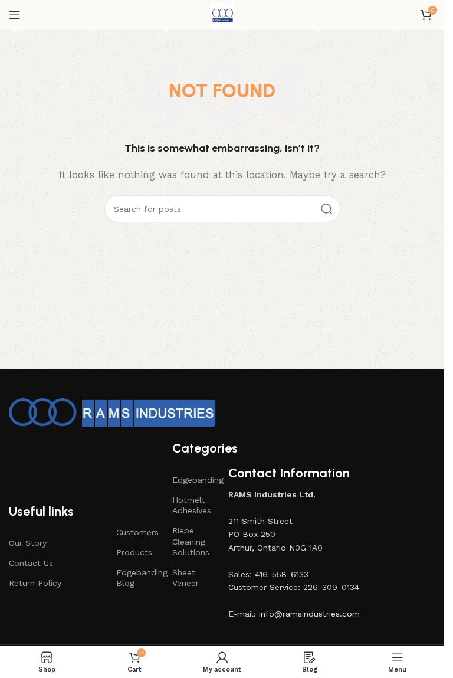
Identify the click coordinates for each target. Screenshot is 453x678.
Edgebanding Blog (138, 578)
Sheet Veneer (185, 578)
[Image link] (112, 412)
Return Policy (35, 583)
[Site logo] (222, 14)
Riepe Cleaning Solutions (190, 541)
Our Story (28, 543)
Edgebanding (194, 479)
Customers (137, 532)
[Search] (326, 208)
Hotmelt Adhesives (191, 505)
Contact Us (31, 563)
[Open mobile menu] (15, 15)
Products (134, 552)
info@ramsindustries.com (309, 613)
